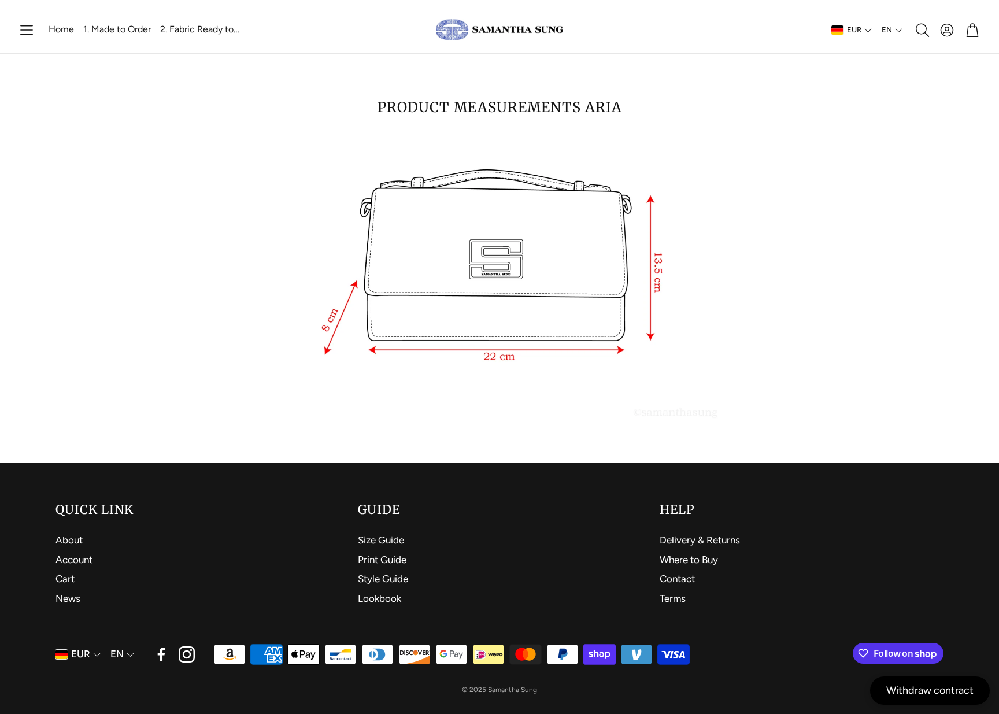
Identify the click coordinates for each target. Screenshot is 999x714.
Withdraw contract (930, 690)
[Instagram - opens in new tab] (187, 654)
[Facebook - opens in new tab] (161, 654)
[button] (26, 30)
